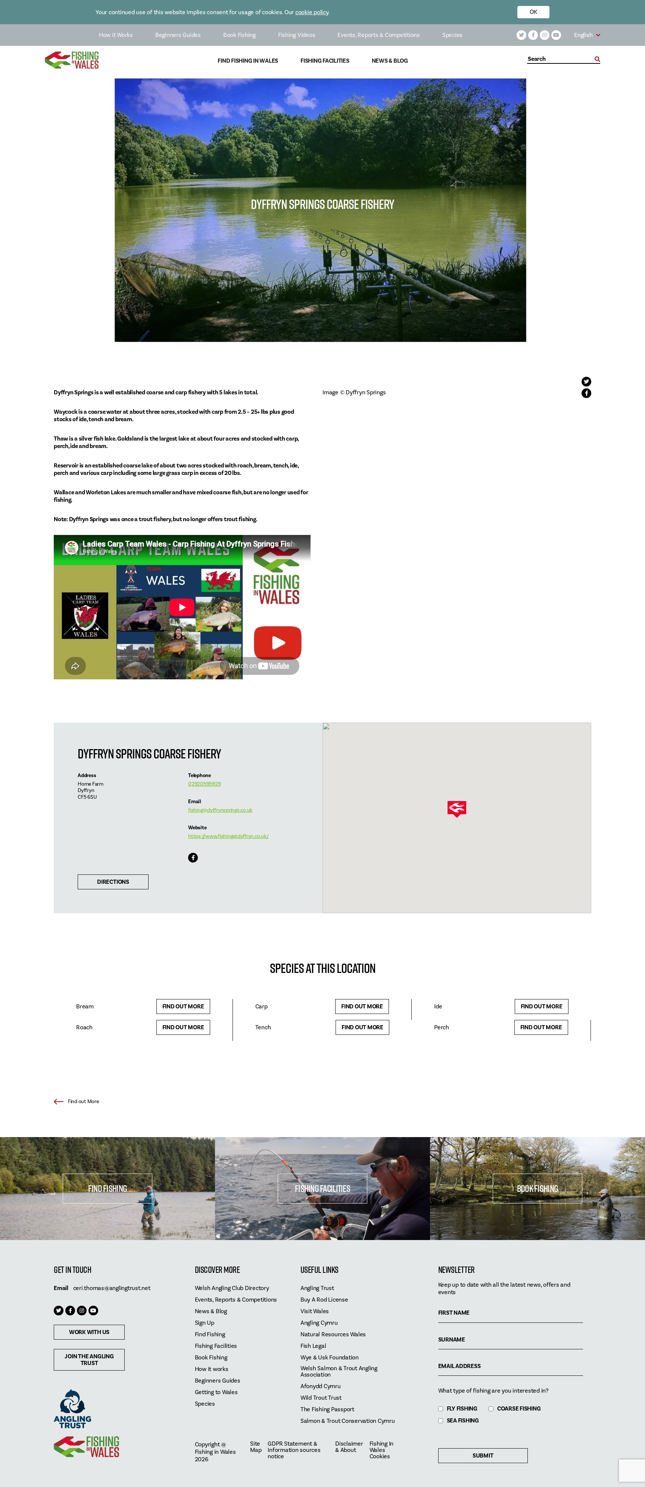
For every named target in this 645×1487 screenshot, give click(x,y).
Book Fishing (239, 35)
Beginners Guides (178, 35)
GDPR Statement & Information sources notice (294, 1450)
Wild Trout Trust (321, 1398)
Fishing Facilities (324, 61)
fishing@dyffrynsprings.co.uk (220, 810)
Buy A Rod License (324, 1300)
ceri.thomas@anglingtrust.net (111, 1288)
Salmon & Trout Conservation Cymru (347, 1421)
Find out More (183, 1006)
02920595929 (204, 784)
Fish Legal (313, 1346)
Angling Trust (317, 1288)
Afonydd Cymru (320, 1386)
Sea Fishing (463, 1421)
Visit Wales (314, 1311)
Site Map (255, 1447)
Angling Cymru (319, 1323)
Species (452, 35)
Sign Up (204, 1323)
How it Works (116, 35)
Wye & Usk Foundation (329, 1358)
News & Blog (390, 61)
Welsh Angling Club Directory (232, 1288)
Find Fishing (107, 1188)
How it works (211, 1369)
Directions (113, 882)
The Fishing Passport (327, 1409)
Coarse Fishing (519, 1409)
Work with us (89, 1332)
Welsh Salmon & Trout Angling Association (338, 1371)
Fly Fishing (462, 1409)
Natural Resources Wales (333, 1334)
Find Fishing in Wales (248, 61)
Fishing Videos (296, 35)
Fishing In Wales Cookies (382, 1450)
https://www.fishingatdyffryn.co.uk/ (228, 836)
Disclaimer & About (349, 1447)
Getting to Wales (216, 1392)
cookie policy (311, 12)
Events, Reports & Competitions (378, 35)
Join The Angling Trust (89, 1360)
